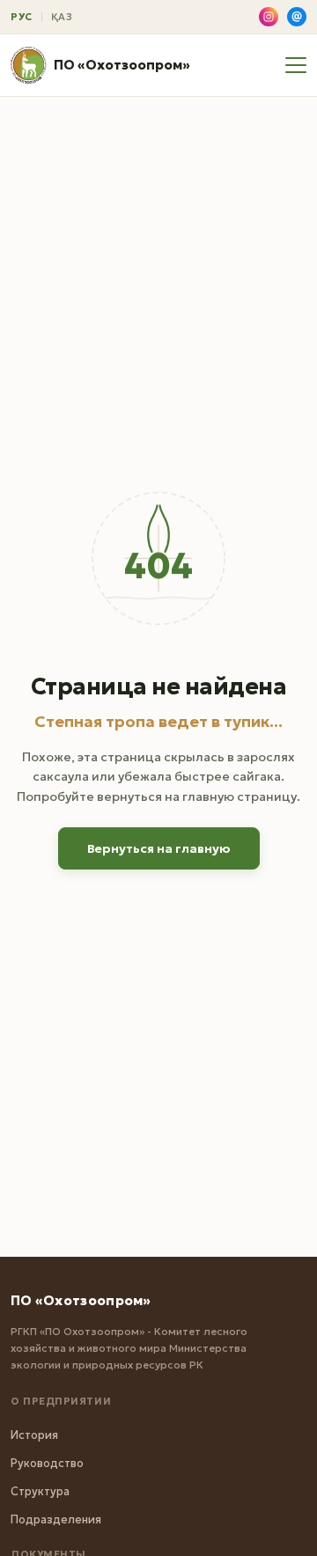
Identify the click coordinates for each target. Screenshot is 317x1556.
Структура (40, 1491)
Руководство (47, 1463)
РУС (22, 17)
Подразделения (56, 1519)
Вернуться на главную (159, 848)
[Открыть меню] (295, 65)
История (34, 1435)
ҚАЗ (62, 17)
